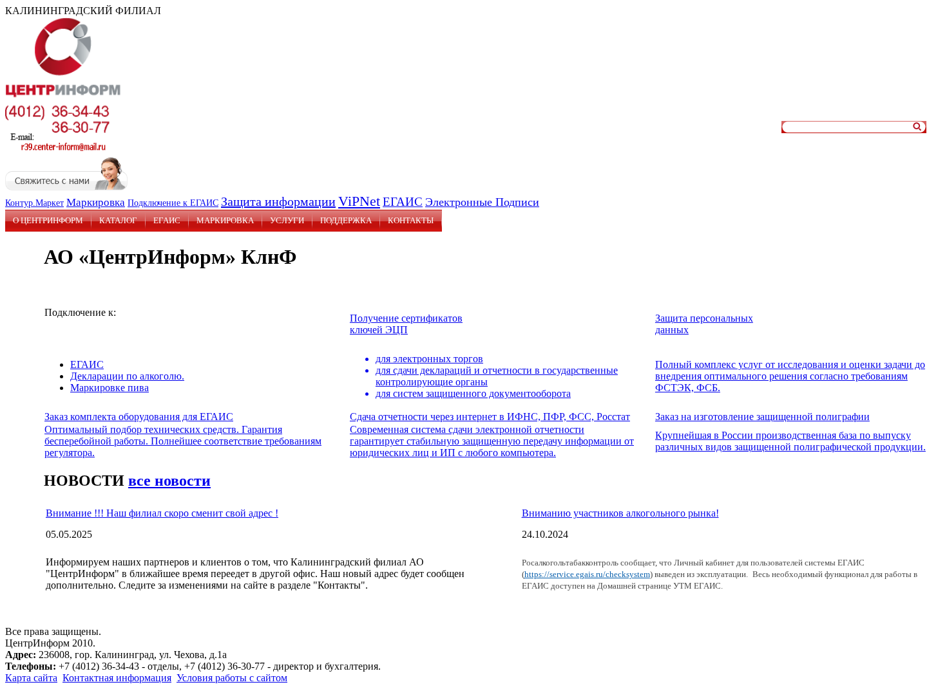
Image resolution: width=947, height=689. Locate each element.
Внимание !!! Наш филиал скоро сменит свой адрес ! (162, 513)
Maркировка (225, 220)
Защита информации (278, 201)
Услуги (287, 220)
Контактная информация (116, 677)
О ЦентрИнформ (48, 220)
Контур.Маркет (34, 203)
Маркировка (95, 202)
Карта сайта (31, 677)
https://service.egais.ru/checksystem (587, 574)
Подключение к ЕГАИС (173, 203)
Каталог (118, 220)
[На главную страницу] (63, 96)
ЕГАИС (403, 201)
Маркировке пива (109, 387)
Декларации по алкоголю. (127, 376)
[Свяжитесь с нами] (66, 186)
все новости (169, 480)
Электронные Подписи (482, 202)
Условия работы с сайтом (232, 677)
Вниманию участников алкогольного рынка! (620, 513)
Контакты (411, 220)
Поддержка (346, 220)
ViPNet (359, 201)
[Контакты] (60, 150)
